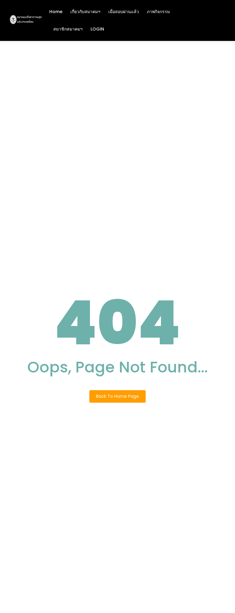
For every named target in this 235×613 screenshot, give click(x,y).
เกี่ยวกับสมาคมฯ (85, 12)
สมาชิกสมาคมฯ (68, 29)
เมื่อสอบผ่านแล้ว (123, 12)
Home (55, 12)
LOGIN (97, 29)
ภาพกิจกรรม (158, 12)
